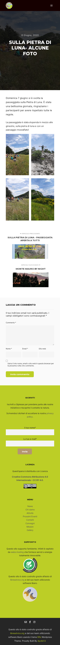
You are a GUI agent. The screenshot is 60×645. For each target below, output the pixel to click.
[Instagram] (34, 622)
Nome (9, 349)
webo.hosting (17, 552)
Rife (39, 637)
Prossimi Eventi (30, 516)
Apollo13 (42, 641)
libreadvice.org (17, 579)
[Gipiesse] (9, 5)
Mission (30, 526)
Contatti (30, 520)
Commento (11, 322)
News (30, 506)
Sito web (42, 349)
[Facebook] (30, 622)
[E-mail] (26, 622)
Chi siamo (30, 509)
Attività (30, 513)
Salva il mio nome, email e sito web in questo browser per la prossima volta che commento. (31, 364)
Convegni (30, 523)
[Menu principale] (51, 5)
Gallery (30, 530)
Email (25, 349)
